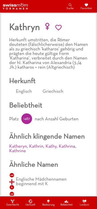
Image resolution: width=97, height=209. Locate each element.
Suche (70, 8)
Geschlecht (12, 205)
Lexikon (84, 205)
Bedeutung (48, 205)
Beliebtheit (66, 205)
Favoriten (86, 8)
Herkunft (30, 205)
